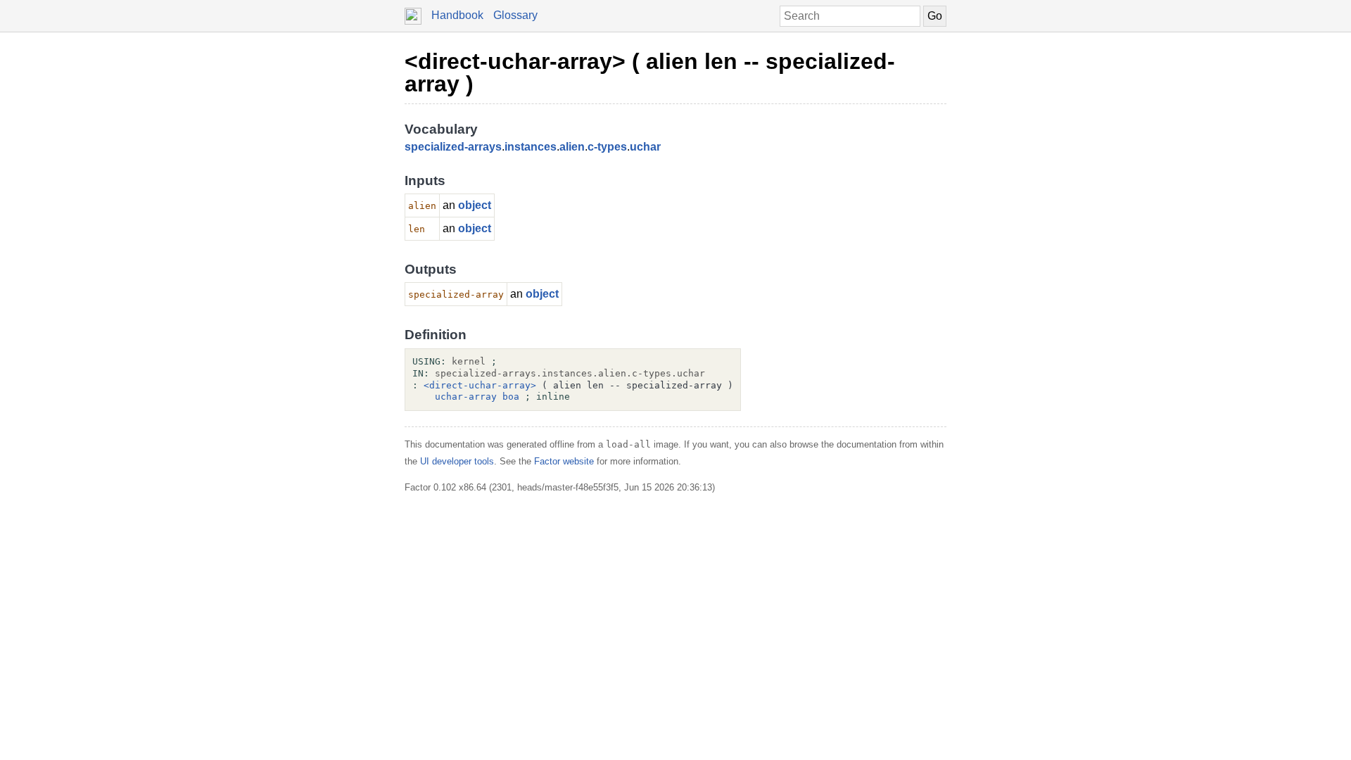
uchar (645, 147)
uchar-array (466, 396)
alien (572, 147)
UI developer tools (457, 461)
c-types (607, 147)
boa (510, 396)
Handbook (457, 15)
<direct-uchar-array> (480, 385)
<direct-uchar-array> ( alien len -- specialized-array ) (650, 72)
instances (531, 147)
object (474, 205)
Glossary (515, 15)
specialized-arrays (453, 147)
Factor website (564, 461)
